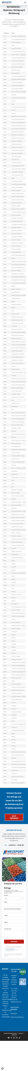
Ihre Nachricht (7, 929)
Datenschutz (14, 1035)
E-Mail (6, 915)
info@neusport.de (16, 1002)
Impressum (14, 1013)
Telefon (5, 922)
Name (6, 902)
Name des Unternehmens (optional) (12, 909)
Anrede (6, 895)
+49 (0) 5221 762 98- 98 (14, 991)
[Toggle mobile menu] (25, 2)
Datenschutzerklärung (9, 949)
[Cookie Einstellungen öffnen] (2, 1069)
